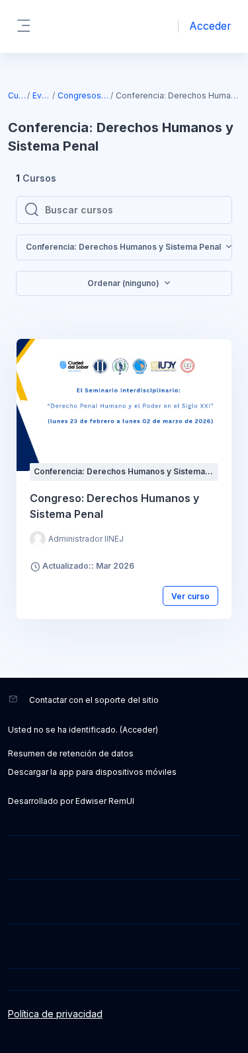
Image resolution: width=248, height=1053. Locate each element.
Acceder (210, 25)
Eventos (41, 95)
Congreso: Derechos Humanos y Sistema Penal (114, 506)
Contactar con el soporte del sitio (94, 700)
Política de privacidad (55, 1013)
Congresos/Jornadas (83, 95)
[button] (124, 284)
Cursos (17, 95)
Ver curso (190, 596)
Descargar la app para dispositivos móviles (92, 772)
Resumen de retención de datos (71, 753)
